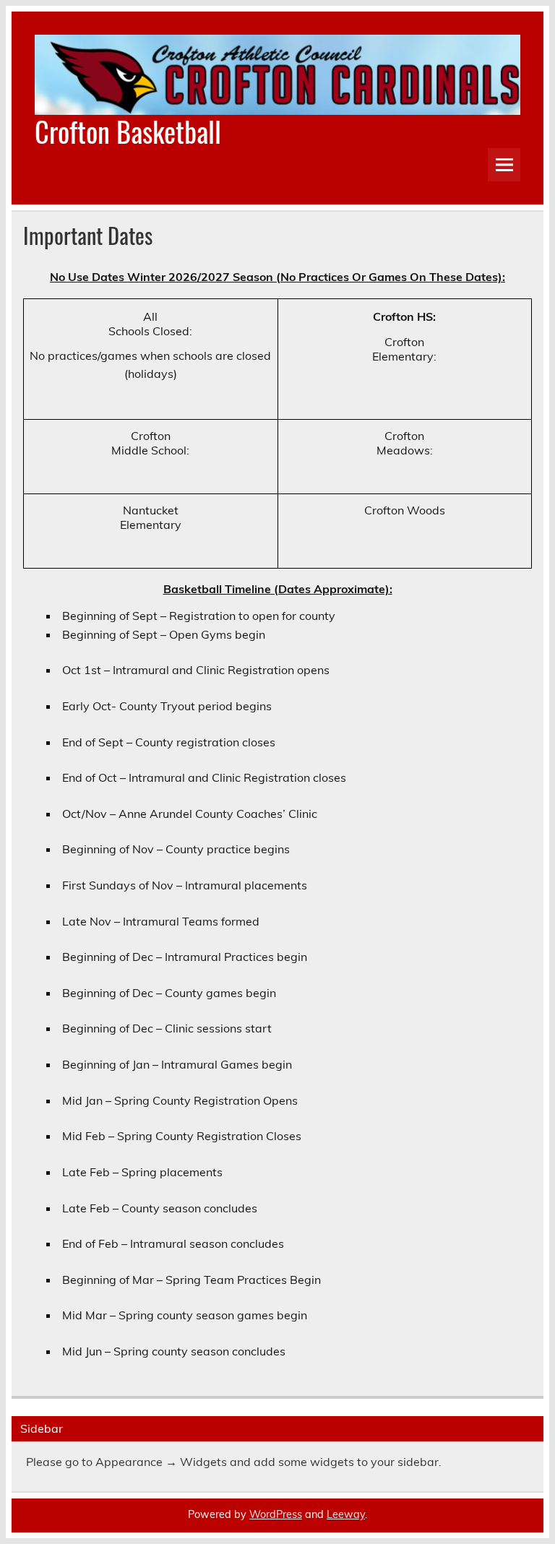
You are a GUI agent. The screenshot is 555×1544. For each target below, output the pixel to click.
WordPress (275, 1514)
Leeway (346, 1514)
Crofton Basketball (128, 131)
